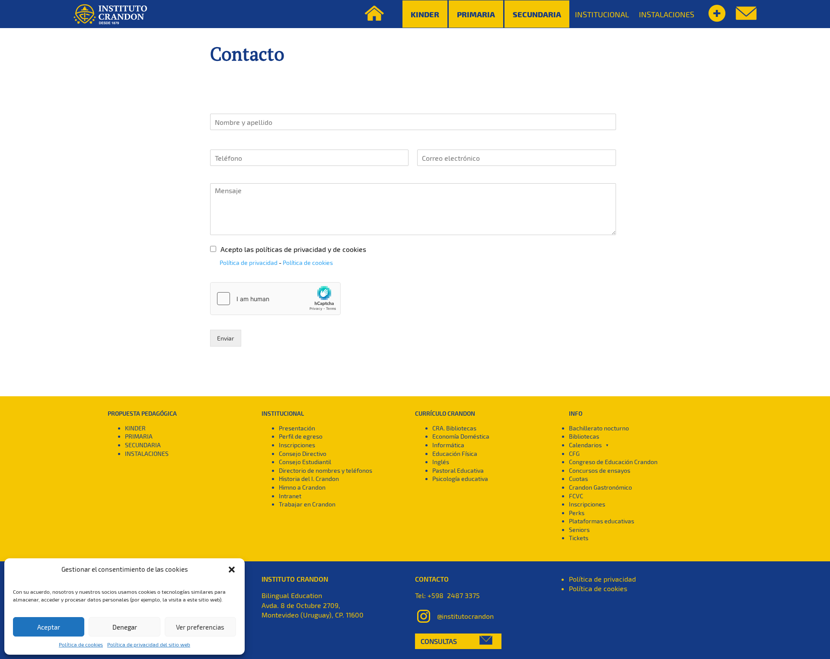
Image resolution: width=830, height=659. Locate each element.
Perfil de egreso (300, 436)
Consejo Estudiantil (305, 461)
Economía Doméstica (460, 436)
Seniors (579, 529)
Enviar (225, 338)
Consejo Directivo (302, 453)
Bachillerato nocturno (599, 428)
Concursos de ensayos (599, 470)
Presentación (297, 428)
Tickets (578, 537)
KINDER (135, 428)
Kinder (425, 14)
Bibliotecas (584, 436)
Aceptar (48, 627)
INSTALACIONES (666, 14)
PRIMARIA (139, 436)
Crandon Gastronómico (600, 487)
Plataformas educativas (601, 521)
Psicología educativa (460, 478)
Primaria (476, 14)
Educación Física (454, 453)
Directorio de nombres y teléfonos (325, 470)
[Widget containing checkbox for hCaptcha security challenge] (275, 298)
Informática (448, 445)
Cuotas (578, 478)
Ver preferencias (200, 627)
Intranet (290, 496)
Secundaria (537, 14)
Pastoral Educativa (458, 470)
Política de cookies (81, 644)
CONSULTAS (439, 641)
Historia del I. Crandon (309, 478)
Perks (576, 512)
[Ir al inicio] (110, 14)
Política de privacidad (249, 262)
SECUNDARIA (143, 445)
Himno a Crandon (302, 487)
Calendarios (585, 445)
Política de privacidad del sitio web (148, 644)
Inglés (440, 461)
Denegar (124, 627)
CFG (574, 453)
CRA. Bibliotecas (454, 428)
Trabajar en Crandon (307, 504)
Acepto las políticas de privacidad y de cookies (293, 249)
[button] (231, 569)
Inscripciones (297, 445)
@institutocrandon (465, 616)
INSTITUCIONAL (602, 14)
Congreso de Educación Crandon (613, 461)
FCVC (576, 496)
